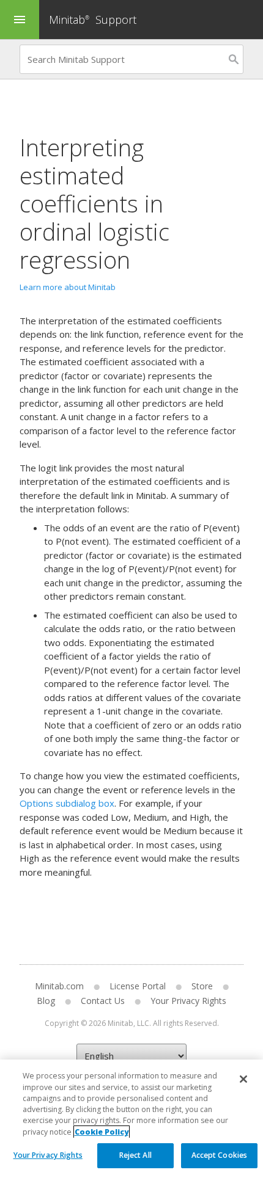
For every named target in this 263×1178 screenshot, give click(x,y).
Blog (46, 1000)
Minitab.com (59, 986)
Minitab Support (92, 19)
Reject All (135, 1155)
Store (202, 986)
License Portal (137, 986)
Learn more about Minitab (68, 287)
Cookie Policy (101, 1132)
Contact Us (103, 1000)
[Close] (243, 1079)
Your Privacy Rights (48, 1155)
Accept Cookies (219, 1155)
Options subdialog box (67, 803)
